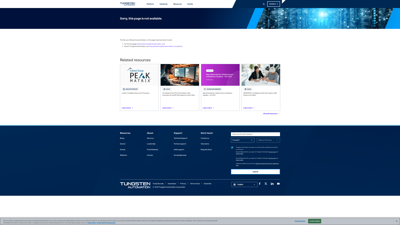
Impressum (172, 183)
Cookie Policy (91, 223)
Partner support (180, 144)
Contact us (205, 138)
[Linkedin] (272, 183)
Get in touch (207, 133)
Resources (177, 4)
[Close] (396, 221)
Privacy (183, 183)
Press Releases (152, 149)
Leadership (151, 144)
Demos (122, 144)
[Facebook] (259, 183)
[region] (200, 221)
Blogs (122, 138)
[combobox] (244, 184)
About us (150, 138)
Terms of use (195, 183)
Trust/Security (158, 183)
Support (178, 133)
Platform (150, 4)
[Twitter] (266, 183)
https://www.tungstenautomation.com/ (151, 44)
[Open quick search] (264, 4)
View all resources (270, 113)
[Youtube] (278, 183)
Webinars (123, 155)
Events (190, 4)
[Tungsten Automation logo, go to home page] (135, 185)
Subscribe (207, 183)
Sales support (179, 149)
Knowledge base (180, 155)
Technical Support (180, 138)
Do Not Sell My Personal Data (106, 223)
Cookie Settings (300, 221)
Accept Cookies (314, 221)
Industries (164, 4)
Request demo (206, 149)
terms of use (272, 152)
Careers (150, 155)
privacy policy (239, 153)
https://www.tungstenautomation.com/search (165, 46)
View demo (205, 144)
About (150, 133)
